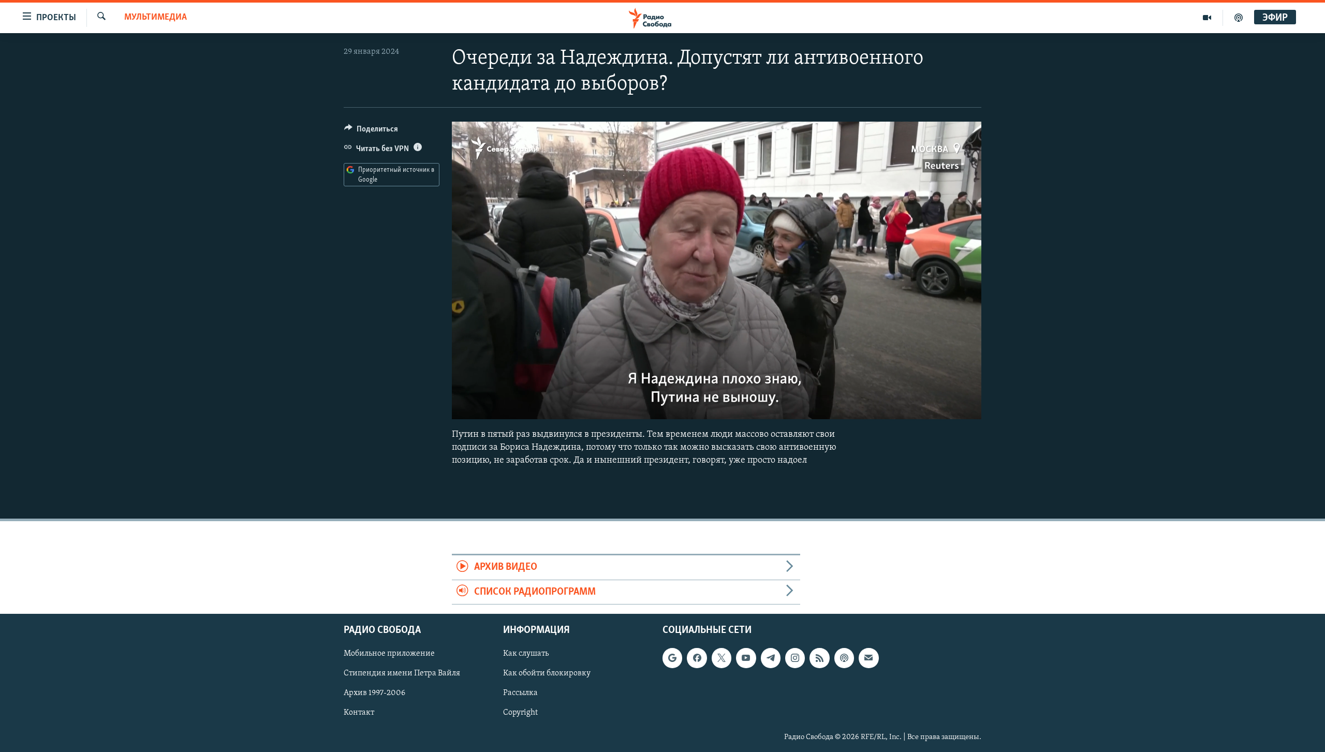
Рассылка (520, 693)
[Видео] (1207, 17)
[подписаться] (868, 658)
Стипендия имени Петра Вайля (402, 674)
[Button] (371, 131)
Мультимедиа (155, 17)
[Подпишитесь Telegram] (771, 658)
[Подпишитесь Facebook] (696, 658)
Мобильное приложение (389, 654)
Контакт (359, 713)
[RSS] (819, 658)
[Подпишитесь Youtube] (746, 658)
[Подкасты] (844, 658)
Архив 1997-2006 (374, 693)
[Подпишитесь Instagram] (795, 658)
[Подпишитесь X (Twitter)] (721, 658)
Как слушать (526, 654)
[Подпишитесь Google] (672, 658)
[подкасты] (1238, 17)
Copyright (520, 713)
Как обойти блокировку (547, 674)
